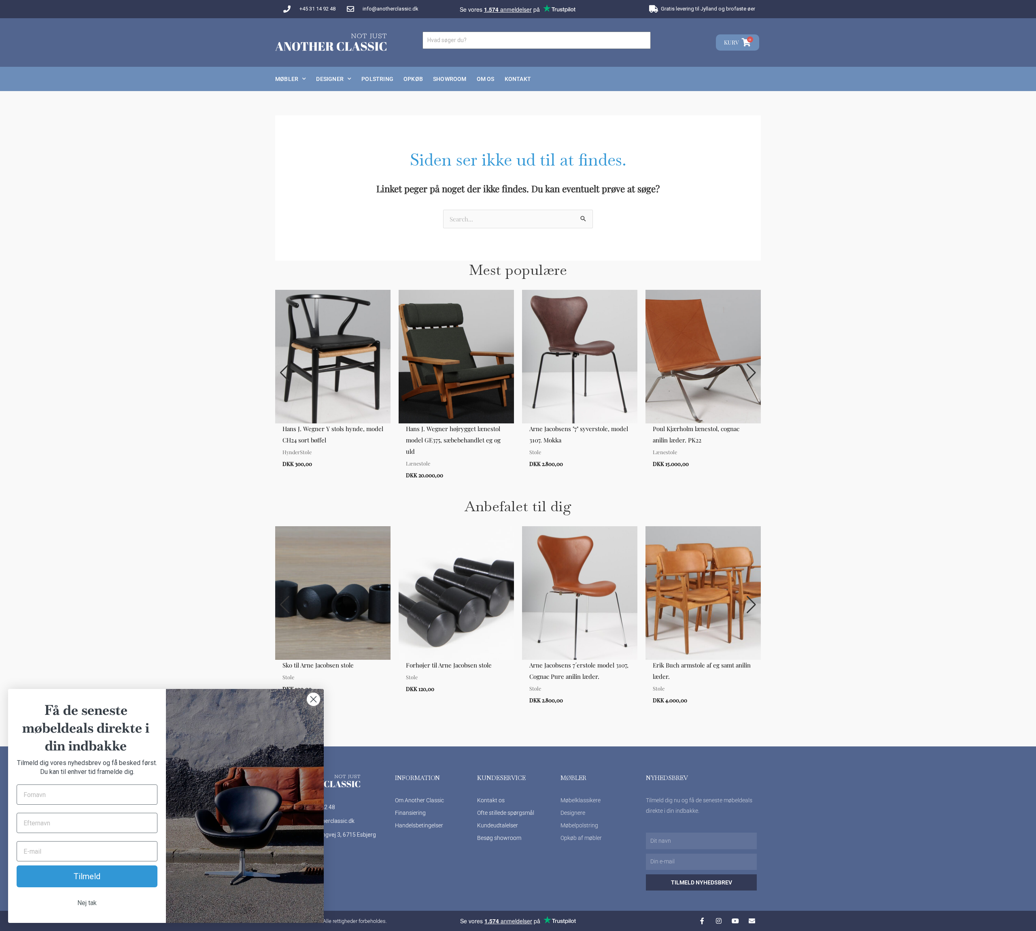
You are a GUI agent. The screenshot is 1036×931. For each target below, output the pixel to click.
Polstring (377, 79)
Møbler (286, 79)
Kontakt (518, 79)
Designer (330, 79)
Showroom (450, 79)
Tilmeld (87, 876)
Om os (486, 79)
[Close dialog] (313, 699)
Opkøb (413, 79)
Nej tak (87, 903)
